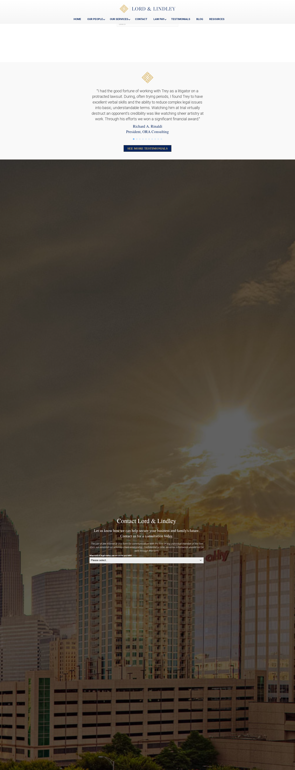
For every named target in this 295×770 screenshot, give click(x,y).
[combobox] (146, 560)
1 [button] (133, 139)
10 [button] (161, 139)
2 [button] (137, 139)
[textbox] (144, 560)
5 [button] (146, 139)
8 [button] (155, 139)
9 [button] (158, 139)
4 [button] (143, 139)
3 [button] (140, 139)
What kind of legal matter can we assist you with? (110, 556)
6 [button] (149, 139)
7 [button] (152, 139)
